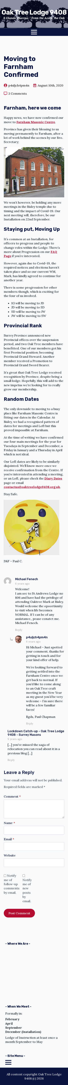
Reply (18, 630)
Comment (12, 796)
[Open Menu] (34, 32)
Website (10, 855)
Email (9, 839)
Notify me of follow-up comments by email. (11, 884)
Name (9, 822)
